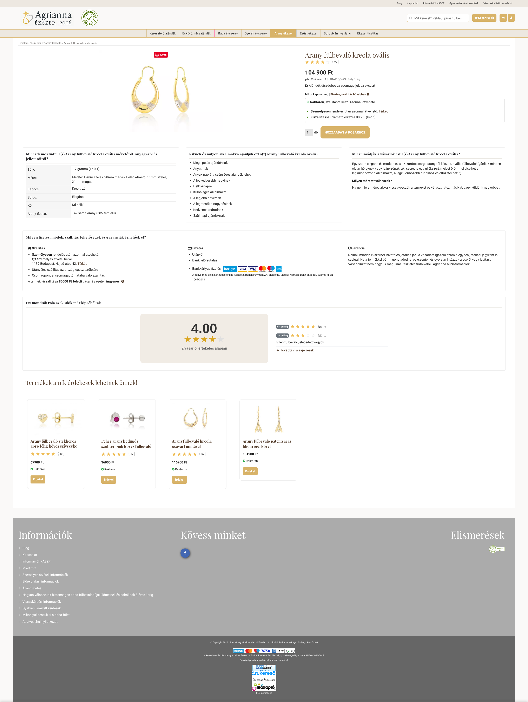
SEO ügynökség (264, 693)
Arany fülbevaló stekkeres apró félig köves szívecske (54, 444)
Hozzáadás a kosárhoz (345, 132)
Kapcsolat (412, 3)
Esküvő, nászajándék (196, 33)
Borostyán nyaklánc (337, 33)
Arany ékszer (284, 33)
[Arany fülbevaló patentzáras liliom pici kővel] (268, 420)
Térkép (383, 111)
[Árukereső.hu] (264, 674)
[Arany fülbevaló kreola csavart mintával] (197, 420)
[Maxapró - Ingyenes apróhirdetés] (264, 687)
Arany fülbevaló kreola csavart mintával (192, 444)
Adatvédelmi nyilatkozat (40, 622)
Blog (399, 3)
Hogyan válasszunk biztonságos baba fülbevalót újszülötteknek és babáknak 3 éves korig (87, 595)
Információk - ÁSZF (433, 3)
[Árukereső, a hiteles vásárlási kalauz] (89, 18)
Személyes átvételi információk (45, 575)
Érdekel (38, 479)
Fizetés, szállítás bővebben (348, 94)
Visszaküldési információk (498, 3)
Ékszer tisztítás (367, 33)
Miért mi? (29, 568)
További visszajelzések (296, 350)
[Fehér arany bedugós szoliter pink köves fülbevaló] (126, 420)
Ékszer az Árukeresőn (264, 680)
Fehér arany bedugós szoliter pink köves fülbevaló (126, 444)
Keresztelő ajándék (163, 33)
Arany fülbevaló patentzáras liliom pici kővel (267, 444)
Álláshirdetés (31, 588)
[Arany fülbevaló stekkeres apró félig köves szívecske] (56, 420)
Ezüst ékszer (308, 33)
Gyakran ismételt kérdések (463, 3)
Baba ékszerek (228, 33)
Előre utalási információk (40, 581)
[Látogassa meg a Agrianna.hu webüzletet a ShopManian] (264, 668)
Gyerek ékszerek (256, 33)
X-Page (292, 642)
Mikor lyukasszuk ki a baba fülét (46, 615)
